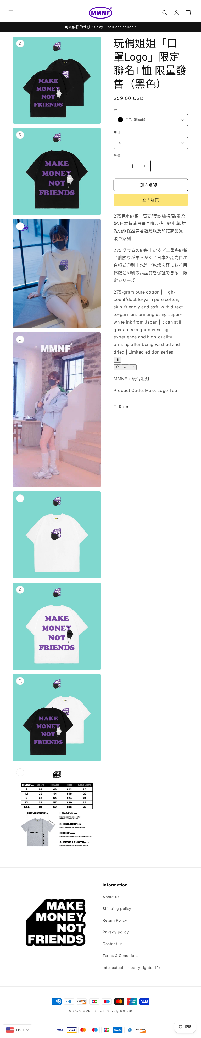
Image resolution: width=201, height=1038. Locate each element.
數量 (117, 155)
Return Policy (115, 920)
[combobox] (17, 1029)
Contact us (113, 943)
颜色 (117, 109)
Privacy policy (116, 932)
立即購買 (150, 199)
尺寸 (117, 132)
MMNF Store (92, 1011)
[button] (11, 13)
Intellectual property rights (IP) (131, 967)
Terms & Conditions (120, 955)
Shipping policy (117, 908)
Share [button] (124, 406)
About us (111, 896)
